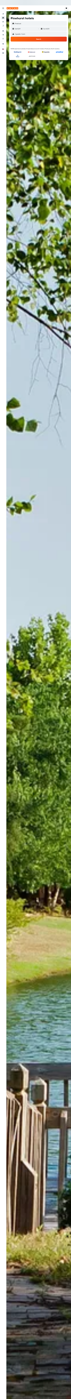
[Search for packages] (3, 25)
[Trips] (3, 44)
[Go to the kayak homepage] (12, 8)
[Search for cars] (3, 22)
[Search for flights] (3, 14)
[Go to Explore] (3, 35)
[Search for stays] (3, 18)
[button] (3, 8)
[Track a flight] (3, 38)
